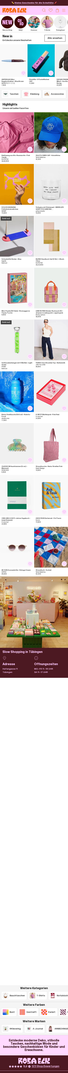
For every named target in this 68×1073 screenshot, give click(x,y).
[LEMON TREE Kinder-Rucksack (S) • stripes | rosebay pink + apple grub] (51, 288)
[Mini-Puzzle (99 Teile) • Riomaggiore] (17, 288)
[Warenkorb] (57, 10)
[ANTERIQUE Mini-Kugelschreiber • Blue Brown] (13, 60)
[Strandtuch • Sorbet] (51, 547)
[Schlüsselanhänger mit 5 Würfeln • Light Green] (17, 340)
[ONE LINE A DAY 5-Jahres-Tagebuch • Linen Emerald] (17, 495)
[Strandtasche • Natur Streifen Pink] (51, 443)
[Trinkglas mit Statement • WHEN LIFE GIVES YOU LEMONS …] (51, 184)
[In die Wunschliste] (23, 73)
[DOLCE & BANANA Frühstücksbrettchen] (17, 184)
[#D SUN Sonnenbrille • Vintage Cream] (17, 547)
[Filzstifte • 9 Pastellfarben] (41, 60)
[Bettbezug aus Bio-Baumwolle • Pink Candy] (17, 132)
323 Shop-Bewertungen (45, 1066)
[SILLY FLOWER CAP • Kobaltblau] (51, 132)
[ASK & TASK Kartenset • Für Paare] (51, 495)
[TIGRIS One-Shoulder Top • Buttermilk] (51, 340)
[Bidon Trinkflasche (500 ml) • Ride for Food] (17, 391)
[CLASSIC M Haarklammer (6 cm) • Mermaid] (17, 443)
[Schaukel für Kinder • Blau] (17, 236)
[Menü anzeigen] (64, 10)
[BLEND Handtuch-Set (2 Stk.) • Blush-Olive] (51, 236)
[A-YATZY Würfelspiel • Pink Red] (51, 391)
